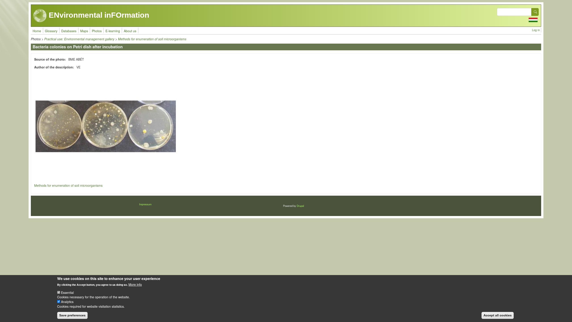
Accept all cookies (498, 315)
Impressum (145, 204)
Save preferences (72, 315)
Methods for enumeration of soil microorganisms (152, 39)
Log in (536, 30)
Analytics (67, 301)
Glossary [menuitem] (51, 31)
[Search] (535, 12)
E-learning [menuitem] (112, 31)
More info (135, 284)
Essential (67, 292)
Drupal (300, 206)
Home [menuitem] (37, 31)
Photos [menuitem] (97, 31)
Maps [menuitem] (84, 31)
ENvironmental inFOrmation (98, 15)
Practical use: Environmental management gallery (79, 39)
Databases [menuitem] (68, 31)
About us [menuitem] (130, 31)
